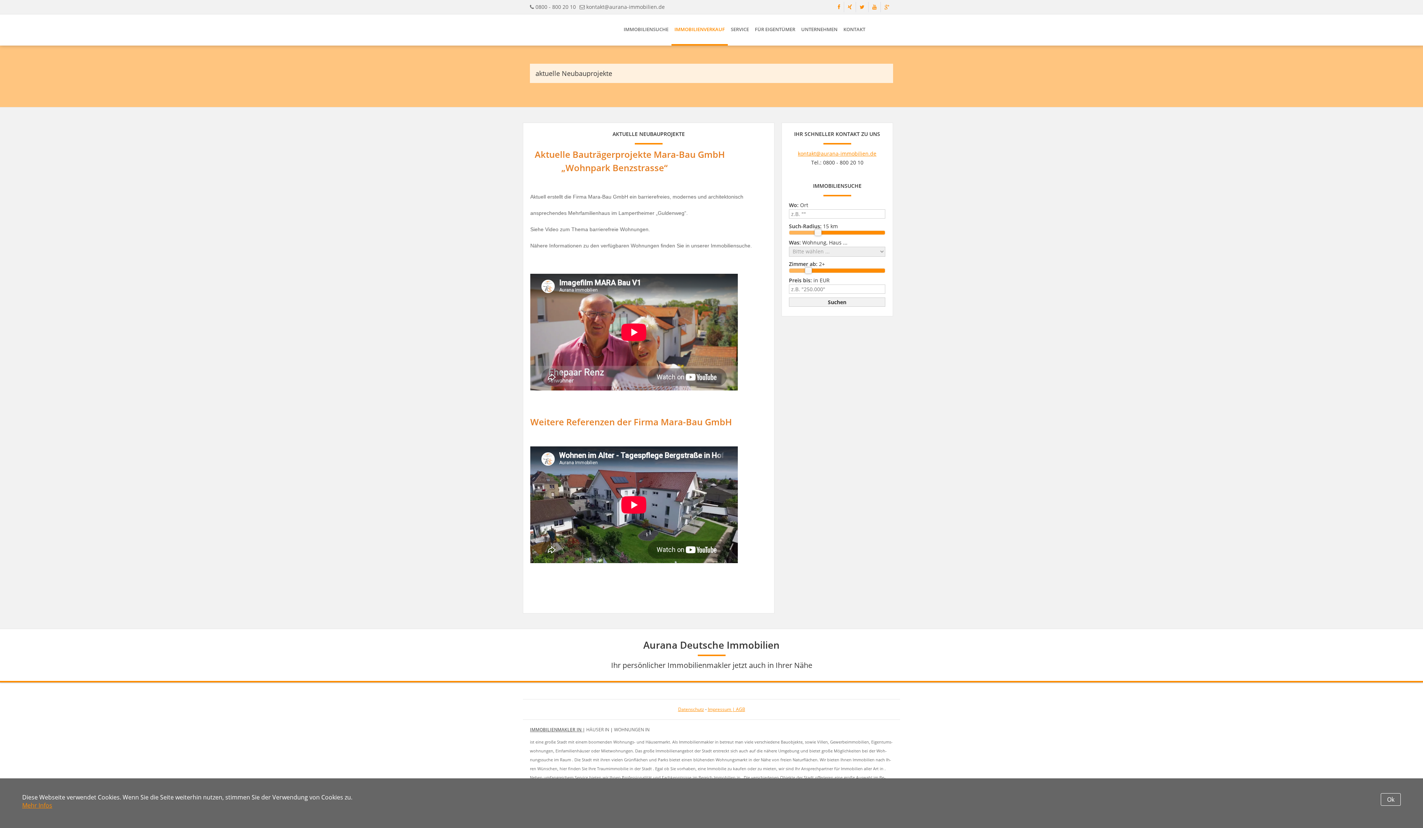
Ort (798, 205)
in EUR (809, 280)
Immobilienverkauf (699, 29)
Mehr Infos (37, 805)
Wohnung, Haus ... (818, 242)
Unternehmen (819, 29)
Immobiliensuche (646, 29)
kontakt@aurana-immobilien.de (625, 6)
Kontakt (854, 29)
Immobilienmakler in (556, 729)
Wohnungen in (632, 729)
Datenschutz (691, 709)
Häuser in (598, 729)
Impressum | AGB (726, 709)
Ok (1390, 799)
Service (740, 29)
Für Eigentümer (775, 29)
